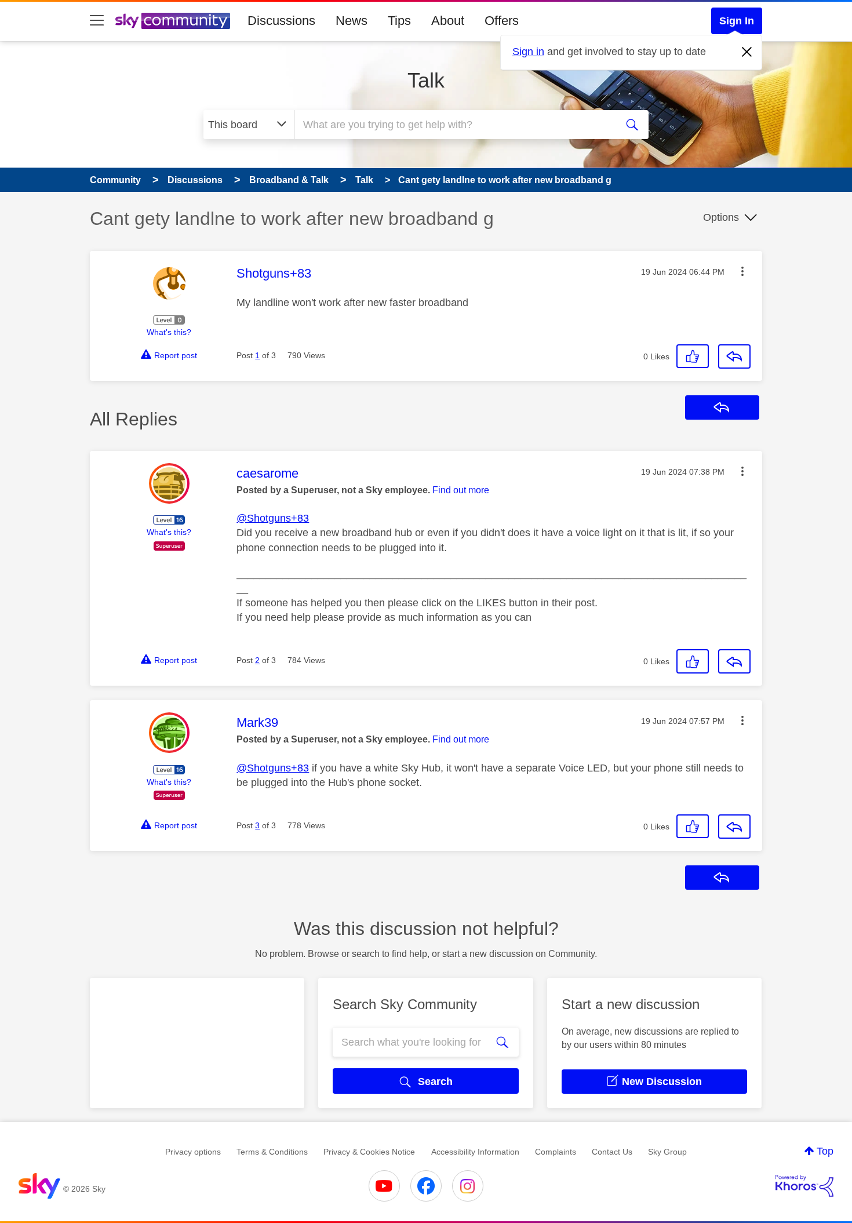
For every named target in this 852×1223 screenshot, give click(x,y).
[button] (742, 271)
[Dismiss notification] (747, 52)
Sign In (736, 21)
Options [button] (721, 217)
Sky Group (667, 1151)
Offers (502, 20)
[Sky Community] (172, 21)
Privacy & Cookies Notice (369, 1151)
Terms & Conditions (272, 1151)
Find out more (460, 490)
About (447, 20)
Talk (426, 80)
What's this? (169, 332)
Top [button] (825, 1151)
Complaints (555, 1151)
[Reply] (734, 356)
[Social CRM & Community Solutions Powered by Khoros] (804, 1186)
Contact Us (612, 1151)
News (351, 20)
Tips (399, 20)
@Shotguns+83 (272, 518)
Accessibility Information (475, 1151)
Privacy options (193, 1151)
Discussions (281, 20)
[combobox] (453, 124)
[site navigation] (97, 20)
